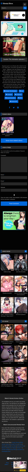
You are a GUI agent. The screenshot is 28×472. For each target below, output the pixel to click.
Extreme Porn (20, 446)
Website (3, 187)
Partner (13, 462)
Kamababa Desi (6, 451)
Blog (7, 462)
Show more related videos (14, 140)
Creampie (9, 94)
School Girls (14, 101)
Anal (22, 91)
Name (3, 174)
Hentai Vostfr (5, 449)
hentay (3, 446)
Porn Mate (13, 446)
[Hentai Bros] (14, 459)
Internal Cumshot (11, 98)
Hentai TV (19, 447)
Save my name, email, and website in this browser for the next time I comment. (14, 198)
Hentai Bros (7, 3)
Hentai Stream (15, 442)
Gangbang (18, 94)
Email (3, 181)
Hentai (20, 444)
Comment (3, 155)
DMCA (6, 464)
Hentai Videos (12, 447)
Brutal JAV (4, 447)
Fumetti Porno (14, 444)
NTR (21, 98)
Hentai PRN (12, 449)
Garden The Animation (11, 91)
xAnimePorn (20, 449)
